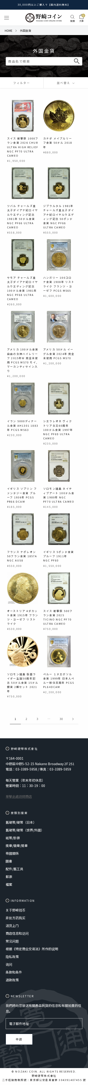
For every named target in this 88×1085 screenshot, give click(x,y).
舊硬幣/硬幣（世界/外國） (25, 830)
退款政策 (12, 980)
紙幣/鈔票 (13, 837)
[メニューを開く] (6, 18)
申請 (19, 1039)
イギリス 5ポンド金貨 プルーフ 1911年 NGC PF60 (58, 556)
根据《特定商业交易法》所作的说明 (32, 948)
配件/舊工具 (14, 868)
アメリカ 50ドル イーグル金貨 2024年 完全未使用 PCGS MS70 (59, 353)
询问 (9, 964)
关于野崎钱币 (15, 910)
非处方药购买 (15, 917)
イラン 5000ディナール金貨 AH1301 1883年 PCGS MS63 (22, 425)
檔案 (9, 884)
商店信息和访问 (17, 933)
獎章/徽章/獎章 (17, 845)
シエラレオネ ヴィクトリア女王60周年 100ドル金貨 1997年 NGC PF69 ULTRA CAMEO (58, 429)
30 (61, 719)
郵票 (9, 876)
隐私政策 (12, 956)
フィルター (21, 83)
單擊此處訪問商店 (19, 796)
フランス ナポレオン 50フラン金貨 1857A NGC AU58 (22, 556)
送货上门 (12, 925)
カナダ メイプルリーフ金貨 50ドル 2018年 (57, 142)
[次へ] (73, 719)
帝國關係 (12, 853)
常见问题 (12, 941)
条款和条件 (14, 972)
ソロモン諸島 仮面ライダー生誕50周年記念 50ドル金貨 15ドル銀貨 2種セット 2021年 (22, 682)
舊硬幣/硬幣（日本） (21, 822)
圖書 (9, 861)
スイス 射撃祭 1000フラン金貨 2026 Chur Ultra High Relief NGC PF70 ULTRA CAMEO (22, 146)
